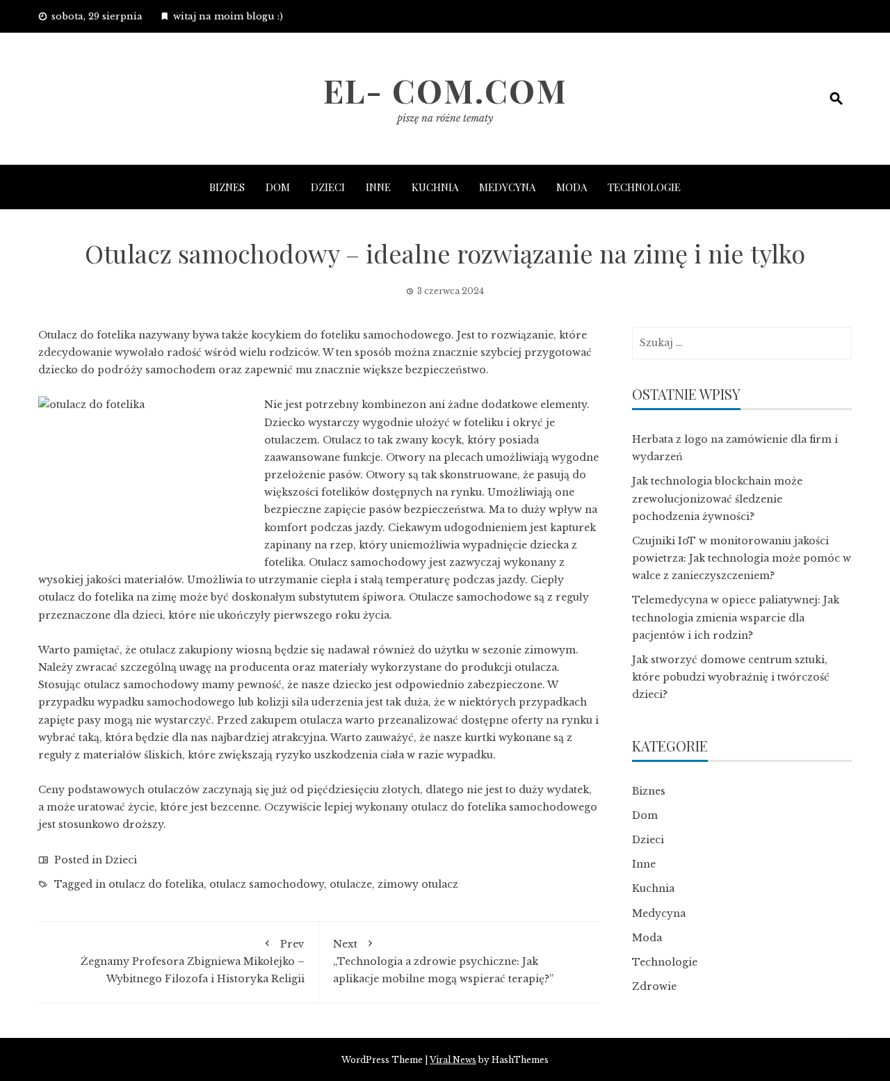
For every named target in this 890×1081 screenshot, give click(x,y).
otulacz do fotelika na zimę (107, 597)
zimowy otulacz (418, 884)
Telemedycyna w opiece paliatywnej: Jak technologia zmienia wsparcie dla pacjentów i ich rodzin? (735, 617)
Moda (571, 187)
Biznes (227, 187)
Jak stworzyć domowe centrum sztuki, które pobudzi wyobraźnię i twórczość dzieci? (731, 677)
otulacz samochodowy (266, 884)
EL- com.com (445, 90)
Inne (378, 187)
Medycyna (507, 187)
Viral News (453, 1060)
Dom (278, 187)
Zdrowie (654, 986)
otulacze (351, 884)
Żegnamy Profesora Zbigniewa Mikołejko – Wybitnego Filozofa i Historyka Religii (193, 961)
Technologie (644, 187)
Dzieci (328, 187)
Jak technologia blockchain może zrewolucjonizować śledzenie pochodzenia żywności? (717, 498)
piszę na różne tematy (445, 118)
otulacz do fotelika (156, 884)
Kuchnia (435, 187)
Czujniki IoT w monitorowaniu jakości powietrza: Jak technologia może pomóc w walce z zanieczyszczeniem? (741, 558)
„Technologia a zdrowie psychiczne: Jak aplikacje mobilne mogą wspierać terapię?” (443, 961)
